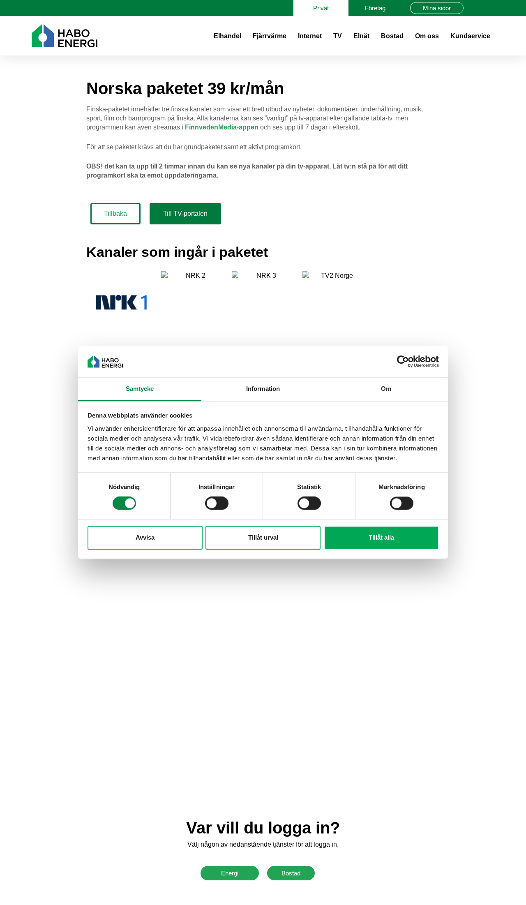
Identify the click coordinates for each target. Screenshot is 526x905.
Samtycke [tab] (140, 388)
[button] (487, 8)
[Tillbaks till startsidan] (64, 35)
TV (337, 35)
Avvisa (145, 537)
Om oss (427, 35)
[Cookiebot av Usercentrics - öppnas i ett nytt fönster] (403, 362)
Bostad (392, 35)
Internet (310, 35)
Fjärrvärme (269, 35)
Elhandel (227, 35)
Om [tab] (386, 388)
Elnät (361, 35)
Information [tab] (263, 388)
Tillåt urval (263, 537)
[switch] (216, 503)
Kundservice (470, 35)
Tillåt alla (381, 537)
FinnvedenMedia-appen (221, 127)
